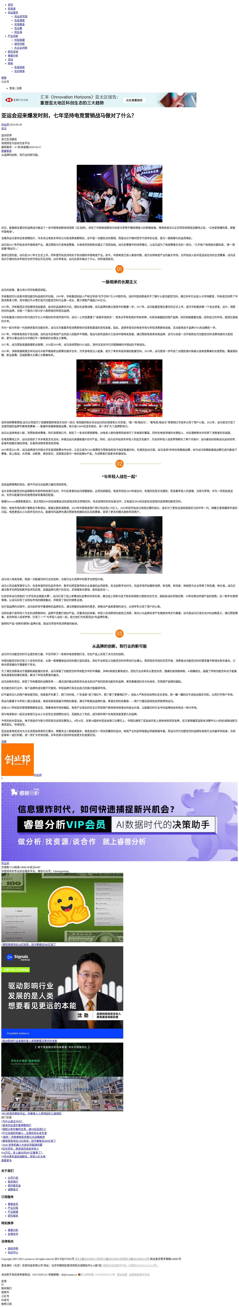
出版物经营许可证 (139, 1274)
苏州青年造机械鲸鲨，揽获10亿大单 (25, 1156)
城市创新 (19, 44)
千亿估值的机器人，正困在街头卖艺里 (25, 1133)
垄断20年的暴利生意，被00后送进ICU (24, 1129)
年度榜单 (19, 67)
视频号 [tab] (5, 1292)
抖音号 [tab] (5, 1300)
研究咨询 (13, 51)
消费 (4, 741)
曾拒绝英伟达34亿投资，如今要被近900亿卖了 (29, 944)
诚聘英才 (13, 1189)
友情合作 (13, 1234)
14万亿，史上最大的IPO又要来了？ (23, 1152)
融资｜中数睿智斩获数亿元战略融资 (24, 1137)
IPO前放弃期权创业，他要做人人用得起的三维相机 (32, 1113)
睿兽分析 (13, 55)
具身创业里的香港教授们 (17, 1125)
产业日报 (13, 1208)
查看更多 (6, 1160)
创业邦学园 (20, 16)
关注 (4, 128)
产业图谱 (13, 1211)
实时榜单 (19, 71)
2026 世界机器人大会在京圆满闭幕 (22, 1145)
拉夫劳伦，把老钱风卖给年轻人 (21, 1148)
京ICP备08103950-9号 (111, 1259)
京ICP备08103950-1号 (87, 1259)
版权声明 (13, 1248)
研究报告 (13, 1215)
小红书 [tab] (5, 1296)
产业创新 (13, 36)
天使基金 (19, 24)
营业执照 (122, 1274)
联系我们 (13, 1181)
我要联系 (6, 151)
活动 (10, 59)
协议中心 (13, 1252)
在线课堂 (19, 20)
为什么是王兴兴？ (13, 1121)
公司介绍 (13, 1177)
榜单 (10, 63)
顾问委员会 (14, 1185)
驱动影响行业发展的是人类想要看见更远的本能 (30, 1041)
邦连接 (12, 8)
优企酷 (18, 28)
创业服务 (13, 12)
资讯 (10, 4)
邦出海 (18, 32)
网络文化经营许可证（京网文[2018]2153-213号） (131, 1265)
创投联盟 (19, 40)
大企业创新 (20, 47)
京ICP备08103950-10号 (136, 1259)
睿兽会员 (13, 1204)
